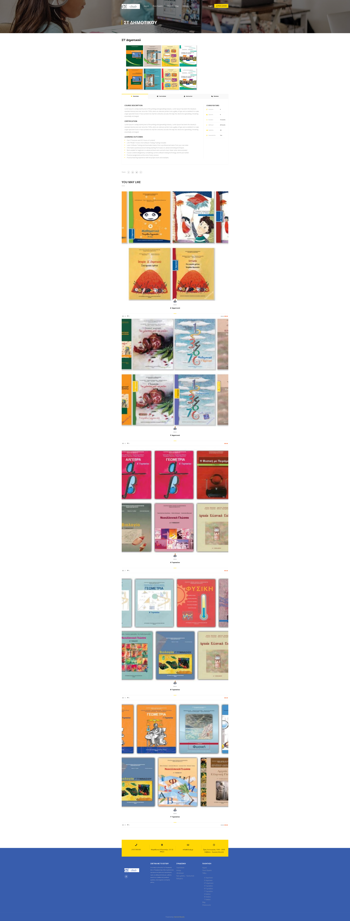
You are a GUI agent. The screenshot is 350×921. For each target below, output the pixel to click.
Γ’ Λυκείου (207, 899)
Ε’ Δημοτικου (208, 880)
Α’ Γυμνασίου (208, 886)
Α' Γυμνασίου (175, 562)
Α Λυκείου (207, 894)
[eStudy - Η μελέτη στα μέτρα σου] (131, 8)
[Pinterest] (140, 172)
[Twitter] (136, 172)
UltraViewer (180, 873)
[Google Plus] (132, 172)
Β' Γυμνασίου (175, 690)
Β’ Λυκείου (207, 897)
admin (175, 305)
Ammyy (178, 870)
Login (210, 6)
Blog (176, 6)
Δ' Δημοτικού (175, 308)
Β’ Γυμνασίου (208, 889)
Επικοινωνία (186, 6)
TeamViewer (180, 868)
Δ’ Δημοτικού (208, 878)
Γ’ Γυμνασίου (208, 891)
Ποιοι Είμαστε (158, 6)
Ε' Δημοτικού (175, 435)
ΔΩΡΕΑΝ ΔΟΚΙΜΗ (221, 6)
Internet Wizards (179, 917)
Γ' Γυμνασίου (175, 817)
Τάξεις (169, 6)
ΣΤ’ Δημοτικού (208, 883)
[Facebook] (128, 172)
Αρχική (146, 6)
